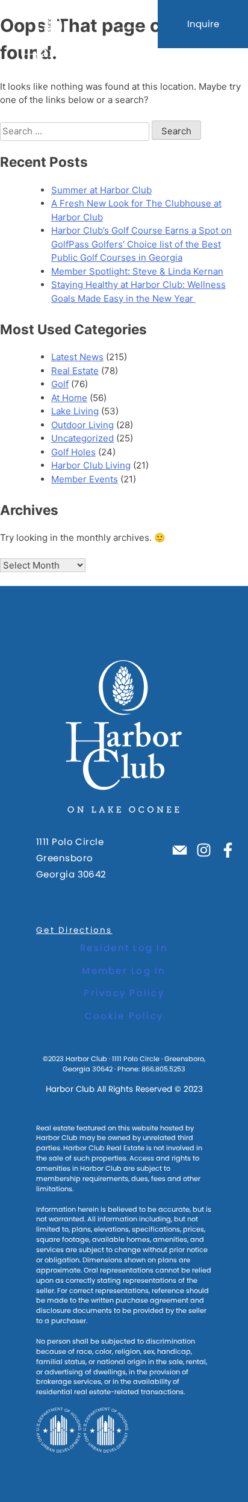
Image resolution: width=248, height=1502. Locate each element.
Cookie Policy (124, 1015)
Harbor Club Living (91, 465)
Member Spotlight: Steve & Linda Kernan (137, 271)
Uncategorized (82, 438)
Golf (60, 384)
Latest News (77, 357)
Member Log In (124, 970)
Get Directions (74, 930)
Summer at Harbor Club (101, 190)
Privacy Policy (124, 992)
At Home (69, 398)
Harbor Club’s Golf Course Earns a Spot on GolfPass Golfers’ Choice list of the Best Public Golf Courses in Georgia (141, 244)
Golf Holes (73, 452)
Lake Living (75, 411)
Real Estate (75, 370)
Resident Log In (124, 947)
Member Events (84, 479)
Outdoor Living (82, 425)
